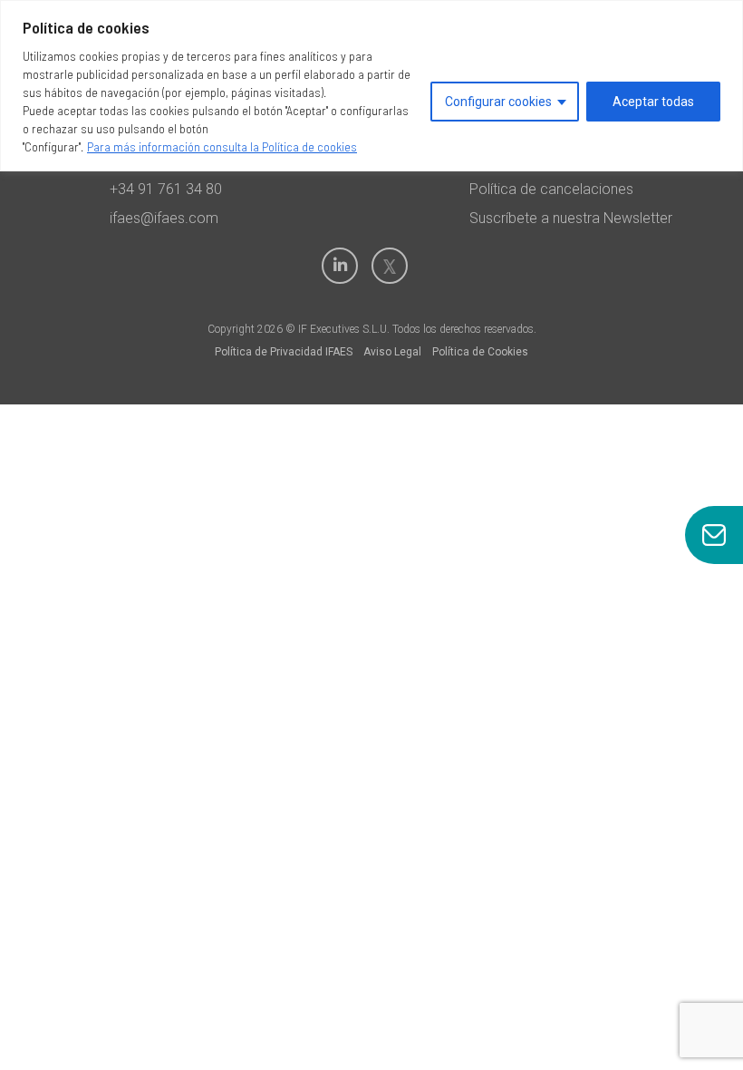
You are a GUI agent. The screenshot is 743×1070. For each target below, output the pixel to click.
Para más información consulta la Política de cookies (222, 146)
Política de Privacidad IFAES (283, 351)
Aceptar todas (653, 101)
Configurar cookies (498, 101)
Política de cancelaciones (551, 189)
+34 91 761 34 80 (166, 189)
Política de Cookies (480, 351)
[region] (371, 85)
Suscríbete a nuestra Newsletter (570, 218)
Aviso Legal (392, 351)
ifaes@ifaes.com (164, 218)
